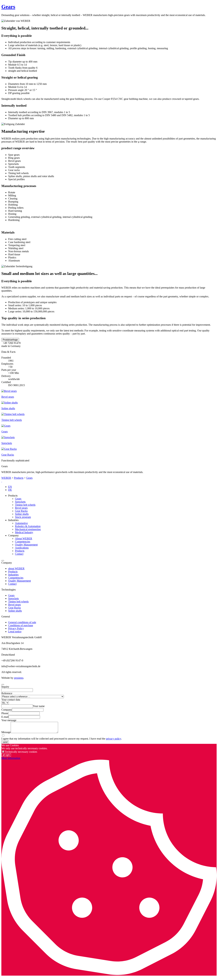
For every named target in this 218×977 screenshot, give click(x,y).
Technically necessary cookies (21, 751)
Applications (22, 547)
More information (10, 758)
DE (10, 489)
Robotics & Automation (28, 526)
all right (6, 755)
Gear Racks (21, 510)
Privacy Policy (16, 628)
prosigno (18, 677)
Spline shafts (22, 514)
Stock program (23, 517)
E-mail (5, 716)
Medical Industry (24, 532)
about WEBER (16, 568)
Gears (8, 7)
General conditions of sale (22, 622)
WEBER (6, 477)
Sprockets (20, 501)
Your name (39, 706)
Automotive (21, 523)
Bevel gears (21, 507)
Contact (19, 553)
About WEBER (23, 538)
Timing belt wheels (25, 504)
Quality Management (26, 544)
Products (18, 477)
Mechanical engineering (28, 529)
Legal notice (14, 631)
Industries (13, 574)
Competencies (22, 541)
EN (10, 486)
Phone (4, 713)
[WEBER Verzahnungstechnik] (1, 480)
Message (6, 732)
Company (6, 709)
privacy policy (113, 738)
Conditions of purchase (20, 625)
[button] (10, 340)
